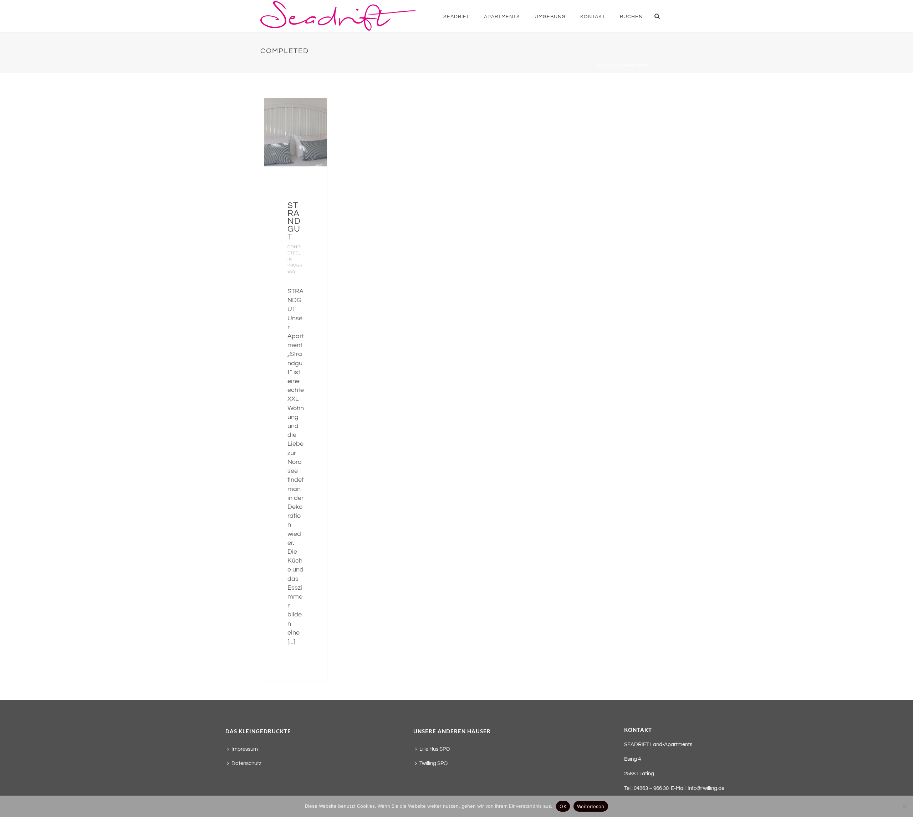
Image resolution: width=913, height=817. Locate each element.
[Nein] (904, 806)
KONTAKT (592, 16)
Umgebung (550, 16)
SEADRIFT (456, 16)
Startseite (608, 66)
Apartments (502, 16)
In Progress (294, 265)
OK (563, 806)
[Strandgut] (307, 132)
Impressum (244, 749)
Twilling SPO (433, 763)
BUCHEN (631, 16)
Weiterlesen (591, 806)
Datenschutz (246, 763)
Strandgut (294, 221)
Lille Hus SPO (434, 749)
